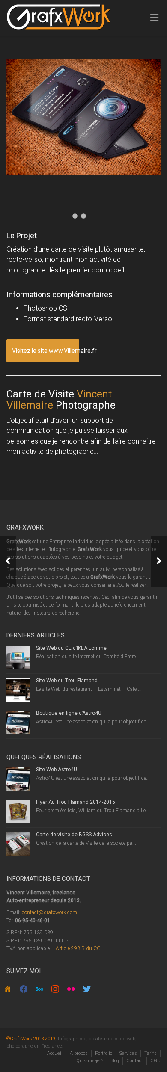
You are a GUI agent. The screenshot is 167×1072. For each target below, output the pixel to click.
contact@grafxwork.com (49, 912)
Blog (114, 1060)
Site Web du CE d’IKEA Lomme (71, 648)
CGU (155, 1060)
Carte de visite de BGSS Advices (74, 835)
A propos (79, 1053)
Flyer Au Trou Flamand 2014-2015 (75, 802)
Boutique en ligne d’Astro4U (68, 713)
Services (128, 1053)
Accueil (55, 1053)
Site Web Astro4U (56, 770)
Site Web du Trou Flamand (67, 681)
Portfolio (103, 1053)
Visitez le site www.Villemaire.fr (45, 350)
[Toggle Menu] (154, 18)
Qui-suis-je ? (89, 1060)
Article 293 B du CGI (79, 948)
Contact (134, 1060)
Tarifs (150, 1053)
